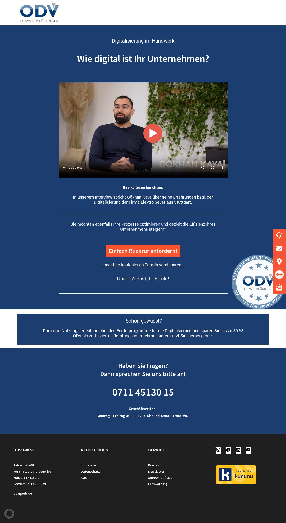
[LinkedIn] (238, 451)
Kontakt (154, 465)
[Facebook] (228, 451)
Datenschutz (90, 471)
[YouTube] (248, 451)
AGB (84, 477)
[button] (9, 514)
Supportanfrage (160, 477)
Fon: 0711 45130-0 (26, 477)
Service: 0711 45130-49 (29, 484)
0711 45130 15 (143, 392)
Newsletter (156, 471)
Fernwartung (157, 484)
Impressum (89, 465)
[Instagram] (218, 451)
